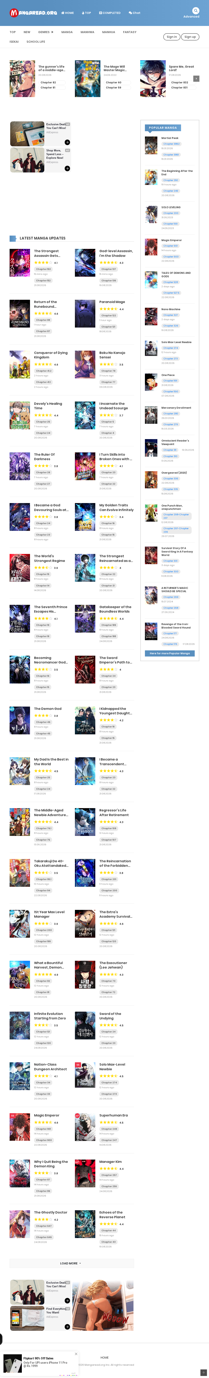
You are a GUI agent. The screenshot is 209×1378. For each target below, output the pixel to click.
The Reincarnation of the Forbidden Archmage (115, 866)
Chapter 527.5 (171, 292)
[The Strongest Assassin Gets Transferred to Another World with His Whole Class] (20, 263)
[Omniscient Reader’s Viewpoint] (151, 448)
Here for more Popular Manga (170, 653)
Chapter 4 (107, 433)
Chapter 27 (43, 483)
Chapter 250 (170, 180)
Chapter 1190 (170, 391)
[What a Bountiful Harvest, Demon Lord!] (20, 974)
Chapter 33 (43, 1094)
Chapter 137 (108, 269)
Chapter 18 (42, 636)
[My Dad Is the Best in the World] (20, 771)
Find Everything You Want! (56, 1310)
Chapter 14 (42, 585)
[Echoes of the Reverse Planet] (85, 1224)
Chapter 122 (108, 315)
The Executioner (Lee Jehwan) (113, 965)
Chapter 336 (170, 478)
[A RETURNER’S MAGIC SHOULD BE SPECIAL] (151, 595)
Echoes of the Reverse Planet (112, 1214)
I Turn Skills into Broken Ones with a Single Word (115, 459)
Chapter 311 (169, 450)
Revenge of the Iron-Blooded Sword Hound (176, 625)
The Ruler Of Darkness (44, 456)
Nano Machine (170, 309)
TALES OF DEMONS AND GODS (176, 274)
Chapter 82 (48, 82)
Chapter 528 (170, 282)
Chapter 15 (108, 534)
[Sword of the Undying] (85, 1025)
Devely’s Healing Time (48, 405)
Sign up (190, 37)
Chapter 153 (43, 269)
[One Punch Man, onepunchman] (151, 513)
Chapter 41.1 (43, 382)
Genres (44, 32)
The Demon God (47, 708)
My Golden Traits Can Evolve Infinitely (116, 507)
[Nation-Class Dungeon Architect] (20, 1076)
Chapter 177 (170, 633)
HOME (69, 13)
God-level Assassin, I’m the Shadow (116, 253)
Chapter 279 (170, 424)
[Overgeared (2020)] (151, 480)
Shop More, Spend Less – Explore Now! (55, 154)
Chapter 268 (170, 608)
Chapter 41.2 (43, 370)
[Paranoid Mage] (85, 313)
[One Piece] (151, 382)
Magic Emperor (46, 1115)
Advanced (191, 17)
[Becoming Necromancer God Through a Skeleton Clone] (20, 669)
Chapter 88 (43, 320)
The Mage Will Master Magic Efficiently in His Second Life (116, 68)
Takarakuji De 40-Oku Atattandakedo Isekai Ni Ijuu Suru (51, 866)
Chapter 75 (43, 839)
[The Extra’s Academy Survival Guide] (85, 924)
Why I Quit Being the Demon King (51, 1164)
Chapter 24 (43, 433)
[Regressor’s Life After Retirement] (85, 822)
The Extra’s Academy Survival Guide (114, 917)
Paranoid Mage (112, 302)
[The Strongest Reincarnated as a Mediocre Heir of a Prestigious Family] (85, 568)
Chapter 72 (108, 992)
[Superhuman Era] (85, 1127)
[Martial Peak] (151, 145)
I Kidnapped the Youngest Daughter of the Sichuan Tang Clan (116, 715)
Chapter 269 (170, 597)
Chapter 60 (113, 82)
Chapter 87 (43, 331)
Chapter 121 (108, 326)
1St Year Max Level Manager (49, 914)
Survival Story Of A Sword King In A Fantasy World (177, 551)
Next (196, 79)
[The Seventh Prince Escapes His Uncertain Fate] (20, 618)
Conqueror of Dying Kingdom (51, 355)
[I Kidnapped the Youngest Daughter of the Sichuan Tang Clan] (85, 720)
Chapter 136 (108, 280)
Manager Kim (110, 1161)
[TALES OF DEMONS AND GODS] (151, 279)
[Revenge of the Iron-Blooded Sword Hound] (151, 631)
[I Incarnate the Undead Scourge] (85, 415)
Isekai (14, 42)
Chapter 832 (179, 82)
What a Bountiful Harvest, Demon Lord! (48, 967)
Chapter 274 (109, 1082)
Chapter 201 (108, 879)
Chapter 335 (170, 489)
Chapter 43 (108, 1242)
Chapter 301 (170, 561)
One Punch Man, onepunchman (171, 507)
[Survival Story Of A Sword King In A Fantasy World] (151, 555)
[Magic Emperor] (20, 1127)
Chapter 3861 (171, 154)
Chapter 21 (108, 585)
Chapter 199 (43, 941)
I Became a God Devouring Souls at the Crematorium (50, 510)
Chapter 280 (170, 413)
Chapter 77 (108, 382)
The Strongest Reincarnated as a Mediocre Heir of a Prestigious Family (115, 563)
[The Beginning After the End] (151, 177)
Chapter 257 (109, 1175)
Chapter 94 (43, 890)
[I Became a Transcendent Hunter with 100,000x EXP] (85, 771)
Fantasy (130, 32)
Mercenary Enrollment (176, 407)
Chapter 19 (42, 625)
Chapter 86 (43, 1191)
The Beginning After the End (177, 172)
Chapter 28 (43, 472)
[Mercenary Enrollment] (151, 415)
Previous (13, 79)
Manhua (108, 32)
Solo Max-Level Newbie (112, 1066)
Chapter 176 (170, 644)
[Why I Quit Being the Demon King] (20, 1173)
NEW (27, 32)
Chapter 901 (43, 1129)
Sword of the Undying (110, 1016)
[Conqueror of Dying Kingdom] (20, 364)
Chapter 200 (109, 890)
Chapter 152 (43, 280)
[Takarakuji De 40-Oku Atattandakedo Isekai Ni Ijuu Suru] (20, 873)
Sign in (172, 37)
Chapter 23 (108, 472)
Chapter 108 (108, 828)
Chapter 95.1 (43, 879)
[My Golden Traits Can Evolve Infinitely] (85, 517)
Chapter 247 (109, 1140)
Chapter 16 (108, 523)
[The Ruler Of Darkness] (20, 466)
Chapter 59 (113, 87)
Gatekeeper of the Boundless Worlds (115, 609)
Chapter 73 (108, 981)
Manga (67, 32)
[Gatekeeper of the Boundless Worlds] (85, 618)
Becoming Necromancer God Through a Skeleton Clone (51, 664)
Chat (136, 13)
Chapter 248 (109, 1129)
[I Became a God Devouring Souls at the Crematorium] (20, 517)
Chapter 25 (43, 421)
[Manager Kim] (85, 1173)
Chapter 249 (170, 190)
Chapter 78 (108, 370)
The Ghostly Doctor (50, 1212)
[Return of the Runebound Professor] (20, 313)
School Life (36, 42)
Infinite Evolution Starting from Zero (50, 1016)
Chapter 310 (170, 456)
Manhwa (87, 32)
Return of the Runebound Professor (45, 306)
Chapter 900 (44, 1140)
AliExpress (52, 132)
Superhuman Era (113, 1115)
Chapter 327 (170, 315)
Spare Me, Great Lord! (181, 68)
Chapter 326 (170, 325)
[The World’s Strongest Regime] (20, 568)
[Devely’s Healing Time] (20, 415)
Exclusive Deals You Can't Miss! (56, 126)
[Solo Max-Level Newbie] (85, 1075)
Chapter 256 (109, 1186)
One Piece (168, 375)
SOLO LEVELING (171, 207)
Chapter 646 (44, 1237)
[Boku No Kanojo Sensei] (85, 364)
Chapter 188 (108, 636)
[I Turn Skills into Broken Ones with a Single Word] (85, 466)
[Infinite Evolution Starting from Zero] (20, 1025)
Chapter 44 (108, 1230)
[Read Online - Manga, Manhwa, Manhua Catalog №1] (33, 13)
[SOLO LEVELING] (151, 214)
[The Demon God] (20, 720)
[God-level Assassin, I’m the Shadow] (85, 263)
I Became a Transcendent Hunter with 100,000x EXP (111, 766)
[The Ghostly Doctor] (20, 1224)
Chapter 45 (43, 733)
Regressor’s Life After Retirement (114, 812)
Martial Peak (169, 138)
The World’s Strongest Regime (49, 558)
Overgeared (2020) (174, 472)
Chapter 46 (43, 722)
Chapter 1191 (170, 380)
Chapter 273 (109, 1094)
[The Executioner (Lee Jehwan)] (85, 974)
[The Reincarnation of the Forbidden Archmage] (85, 873)
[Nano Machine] (151, 316)
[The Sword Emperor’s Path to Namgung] (85, 669)
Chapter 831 (179, 87)
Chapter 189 (108, 625)
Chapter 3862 (171, 143)
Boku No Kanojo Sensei (112, 355)
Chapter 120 (108, 941)
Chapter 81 (48, 87)
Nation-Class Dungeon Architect (50, 1066)
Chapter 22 (108, 483)
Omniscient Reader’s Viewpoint (175, 442)
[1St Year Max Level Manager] (20, 924)
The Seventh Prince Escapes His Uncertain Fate (50, 612)
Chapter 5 (107, 421)
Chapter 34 (43, 1082)
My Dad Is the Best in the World (51, 761)
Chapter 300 (170, 571)
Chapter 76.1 (43, 828)
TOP (87, 13)
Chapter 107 (108, 839)
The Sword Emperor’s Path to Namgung (114, 662)
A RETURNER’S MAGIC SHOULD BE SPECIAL (174, 589)
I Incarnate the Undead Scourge (113, 405)
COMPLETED (111, 13)
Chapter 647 (44, 1226)
